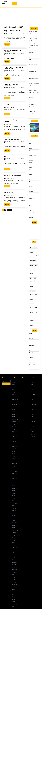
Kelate (30, 174)
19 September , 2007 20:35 (10, 158)
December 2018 (14, 414)
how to (31, 265)
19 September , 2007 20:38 (10, 141)
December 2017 (14, 434)
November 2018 (14, 416)
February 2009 (14, 562)
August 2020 (14, 401)
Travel (30, 210)
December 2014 (14, 473)
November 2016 (14, 446)
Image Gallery (32, 335)
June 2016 (13, 453)
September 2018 (15, 419)
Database (31, 157)
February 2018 (14, 431)
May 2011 (13, 517)
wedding (31, 322)
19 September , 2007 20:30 (10, 176)
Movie (30, 186)
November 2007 (14, 587)
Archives (31, 343)
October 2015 (14, 463)
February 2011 (14, 522)
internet (31, 268)
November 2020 (14, 397)
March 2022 (14, 389)
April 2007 (13, 599)
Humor (30, 169)
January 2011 (14, 523)
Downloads (31, 347)
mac (30, 179)
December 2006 (14, 606)
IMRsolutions (32, 172)
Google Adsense (33, 260)
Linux (30, 176)
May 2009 (13, 557)
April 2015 (13, 468)
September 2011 (15, 510)
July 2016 (13, 451)
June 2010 (13, 535)
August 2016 (14, 449)
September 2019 (15, 407)
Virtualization (32, 212)
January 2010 (14, 544)
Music (30, 188)
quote (36, 294)
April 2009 (13, 559)
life (30, 278)
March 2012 (14, 500)
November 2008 (14, 567)
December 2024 (14, 384)
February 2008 (14, 582)
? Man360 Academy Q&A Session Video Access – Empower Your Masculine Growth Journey (34, 43)
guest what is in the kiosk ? (12, 139)
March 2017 (14, 444)
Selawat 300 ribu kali (33, 59)
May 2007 (13, 597)
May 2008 (13, 577)
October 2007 (14, 589)
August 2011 (14, 512)
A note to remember (33, 50)
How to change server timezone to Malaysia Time (33, 64)
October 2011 (14, 508)
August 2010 (14, 532)
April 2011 (13, 518)
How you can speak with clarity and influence (33, 33)
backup (31, 247)
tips (31, 315)
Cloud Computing (32, 155)
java (31, 270)
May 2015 (13, 466)
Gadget (30, 350)
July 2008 (13, 574)
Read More (7, 45)
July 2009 (13, 554)
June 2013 (13, 481)
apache (31, 244)
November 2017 (14, 436)
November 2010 (14, 527)
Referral (31, 338)
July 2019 (13, 409)
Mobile (30, 184)
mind (31, 283)
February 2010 (14, 542)
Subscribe (31, 359)
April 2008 (13, 579)
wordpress (32, 325)
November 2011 (14, 507)
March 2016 (14, 456)
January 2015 (14, 471)
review (31, 296)
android (30, 141)
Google (31, 257)
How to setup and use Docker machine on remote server (33, 71)
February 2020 (14, 402)
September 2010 (15, 530)
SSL (36, 307)
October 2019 (14, 406)
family (33, 399)
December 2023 (14, 387)
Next (11, 209)
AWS (30, 143)
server (31, 307)
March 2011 (14, 520)
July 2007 (13, 594)
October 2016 (14, 448)
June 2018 (13, 424)
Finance (31, 167)
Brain (30, 150)
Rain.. (5, 156)
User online (31, 362)
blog (36, 247)
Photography (31, 198)
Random (31, 200)
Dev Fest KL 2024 (32, 52)
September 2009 (15, 550)
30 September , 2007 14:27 (10, 33)
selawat (31, 304)
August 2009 (14, 552)
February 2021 (14, 394)
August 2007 (14, 592)
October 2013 (14, 480)
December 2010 (14, 525)
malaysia (31, 281)
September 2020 (15, 399)
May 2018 (13, 426)
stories (30, 205)
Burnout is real (32, 76)
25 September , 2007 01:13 (10, 53)
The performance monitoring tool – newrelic (32, 114)
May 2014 (13, 476)
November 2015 (14, 461)
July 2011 (13, 513)
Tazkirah (31, 309)
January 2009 (14, 564)
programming (32, 291)
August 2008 (14, 572)
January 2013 (14, 486)
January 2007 (14, 604)
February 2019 (14, 412)
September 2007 (15, 591)
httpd (36, 265)
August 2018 (14, 421)
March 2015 (14, 470)
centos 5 (31, 252)
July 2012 (13, 493)
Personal (33, 421)
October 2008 (14, 569)
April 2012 (13, 498)
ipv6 (36, 268)
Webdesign (31, 215)
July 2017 (13, 443)
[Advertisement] (21, 15)
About (30, 333)
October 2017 (14, 438)
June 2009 (13, 555)
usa (36, 317)
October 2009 (14, 549)
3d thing (6, 104)
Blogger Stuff (32, 145)
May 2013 (13, 483)
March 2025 (14, 382)
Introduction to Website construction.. (11, 85)
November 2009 (14, 547)
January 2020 (14, 404)
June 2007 (13, 596)
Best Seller (31, 345)
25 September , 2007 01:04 (10, 70)
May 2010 (13, 537)
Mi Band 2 (31, 352)
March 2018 (14, 429)
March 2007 (14, 601)
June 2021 (13, 392)
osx (30, 193)
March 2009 (14, 560)
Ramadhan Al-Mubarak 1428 (12, 175)
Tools (30, 340)
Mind (30, 181)
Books (30, 148)
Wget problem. (8, 192)
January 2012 (14, 503)
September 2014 (15, 475)
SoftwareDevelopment (33, 203)
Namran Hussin (20, 33)
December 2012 (14, 488)
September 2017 (15, 439)
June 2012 (13, 495)
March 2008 (14, 581)
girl (36, 255)
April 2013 (13, 485)
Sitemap (31, 357)
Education (31, 160)
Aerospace (31, 138)
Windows (31, 217)
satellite (31, 299)
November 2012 (14, 490)
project (31, 294)
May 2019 (13, 411)
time (36, 312)
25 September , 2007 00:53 (10, 87)
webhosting (32, 320)
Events (30, 162)
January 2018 (14, 433)
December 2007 (14, 586)
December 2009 (14, 545)
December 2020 (14, 396)
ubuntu (31, 317)
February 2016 (14, 458)
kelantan (35, 270)
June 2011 (13, 515)
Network (31, 191)
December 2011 (14, 505)
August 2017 (14, 441)
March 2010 (14, 540)
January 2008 (14, 584)
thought (31, 312)
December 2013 (14, 478)
